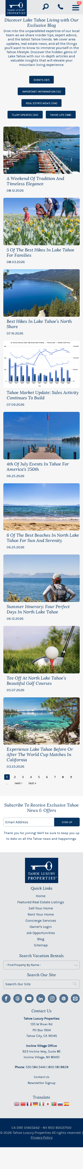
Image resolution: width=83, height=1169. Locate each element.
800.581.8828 (58, 1067)
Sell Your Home (41, 908)
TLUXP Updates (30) (25, 114)
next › (18, 783)
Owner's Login (41, 927)
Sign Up (67, 822)
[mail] (75, 998)
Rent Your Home (41, 914)
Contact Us (41, 1077)
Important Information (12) (41, 91)
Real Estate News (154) (41, 103)
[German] (35, 1104)
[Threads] (17, 998)
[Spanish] (66, 1104)
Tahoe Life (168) (60, 114)
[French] (29, 1104)
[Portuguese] (54, 1104)
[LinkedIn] (40, 998)
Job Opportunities (40, 933)
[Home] (16, 8)
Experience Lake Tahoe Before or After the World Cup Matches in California (40, 754)
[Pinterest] (63, 998)
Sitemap (41, 945)
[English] (16, 1104)
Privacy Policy (41, 1137)
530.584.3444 (36, 1067)
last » (32, 783)
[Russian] (60, 1104)
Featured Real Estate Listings (40, 902)
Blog (40, 939)
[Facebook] (6, 998)
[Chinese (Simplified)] (23, 1104)
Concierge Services (40, 920)
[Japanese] (47, 1104)
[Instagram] (52, 998)
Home (40, 896)
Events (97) (42, 80)
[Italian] (41, 1104)
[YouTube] (29, 998)
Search (75, 984)
